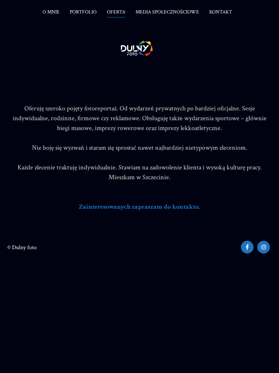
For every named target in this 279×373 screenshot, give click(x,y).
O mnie (51, 12)
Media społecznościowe (167, 12)
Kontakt (220, 12)
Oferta (116, 12)
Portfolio (83, 12)
